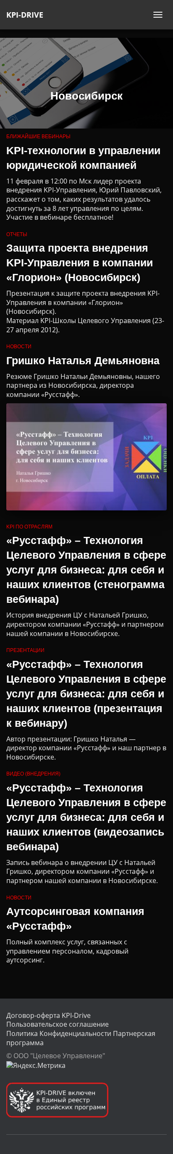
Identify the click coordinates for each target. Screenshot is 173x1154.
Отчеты (16, 234)
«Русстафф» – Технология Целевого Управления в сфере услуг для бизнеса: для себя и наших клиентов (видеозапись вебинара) (86, 817)
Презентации (25, 650)
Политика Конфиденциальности (58, 1033)
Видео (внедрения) (33, 774)
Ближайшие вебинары (38, 136)
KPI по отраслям (29, 527)
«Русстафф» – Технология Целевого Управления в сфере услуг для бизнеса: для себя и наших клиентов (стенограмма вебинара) (86, 569)
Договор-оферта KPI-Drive (48, 1015)
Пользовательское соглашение (57, 1024)
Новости (18, 347)
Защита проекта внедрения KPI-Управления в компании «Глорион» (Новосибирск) (79, 262)
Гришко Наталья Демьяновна (83, 360)
